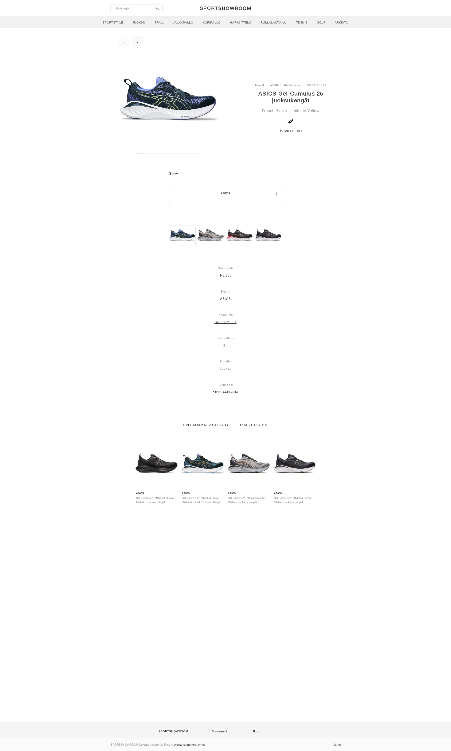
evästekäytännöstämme (190, 744)
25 (225, 345)
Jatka (337, 744)
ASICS (274, 85)
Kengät (259, 85)
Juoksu (226, 368)
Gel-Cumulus (292, 85)
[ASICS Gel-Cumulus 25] (182, 235)
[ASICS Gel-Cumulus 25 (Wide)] (210, 235)
